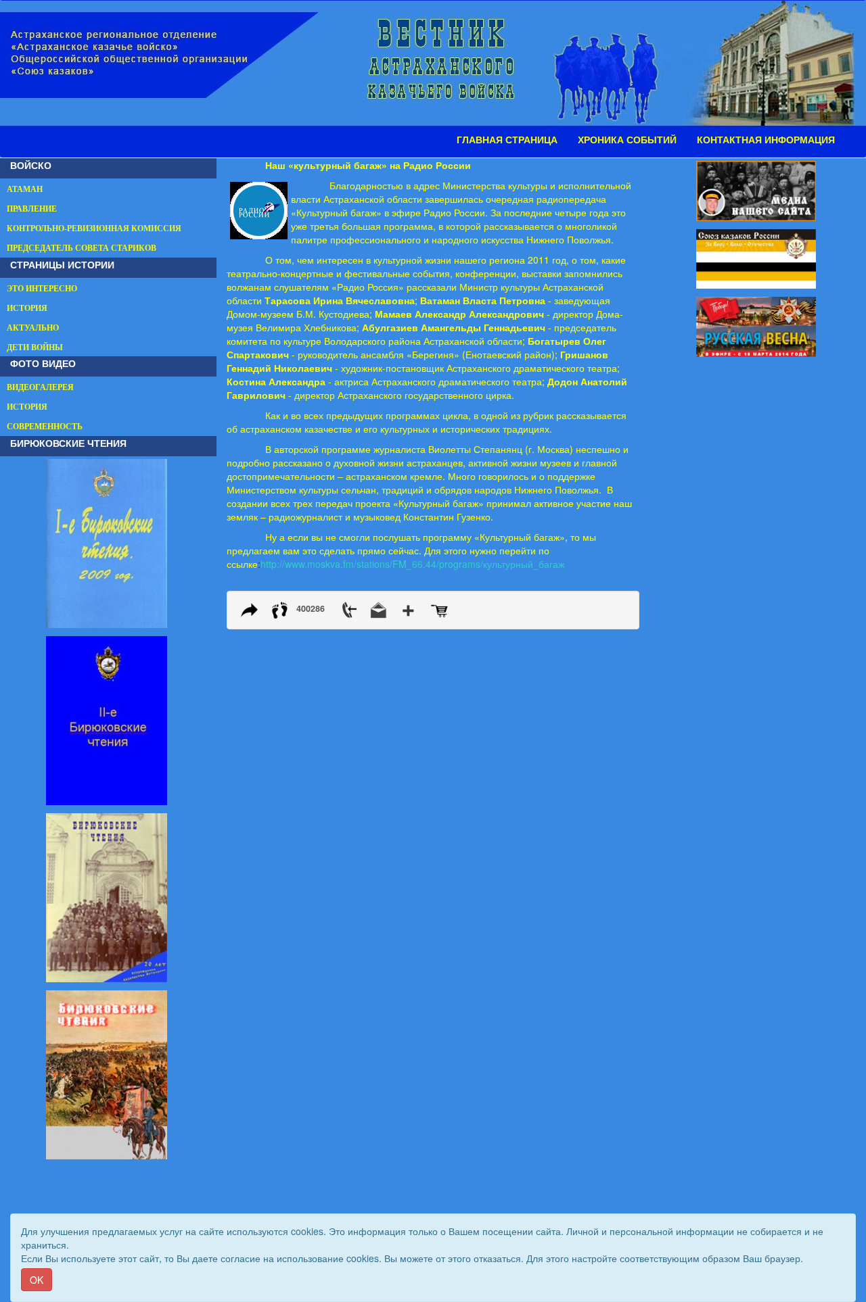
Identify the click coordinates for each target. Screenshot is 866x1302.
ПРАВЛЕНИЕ (32, 209)
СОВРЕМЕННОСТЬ (45, 426)
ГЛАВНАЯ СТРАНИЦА (507, 140)
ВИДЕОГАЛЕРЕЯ (40, 387)
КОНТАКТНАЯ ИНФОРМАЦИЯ (766, 140)
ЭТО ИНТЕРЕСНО (42, 288)
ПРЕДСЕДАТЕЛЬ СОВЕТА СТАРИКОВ (81, 248)
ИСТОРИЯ (27, 308)
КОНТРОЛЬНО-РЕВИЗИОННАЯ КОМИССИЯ (94, 228)
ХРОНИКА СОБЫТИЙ (627, 140)
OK (36, 1279)
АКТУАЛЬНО (33, 328)
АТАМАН (25, 189)
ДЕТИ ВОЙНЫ (35, 347)
